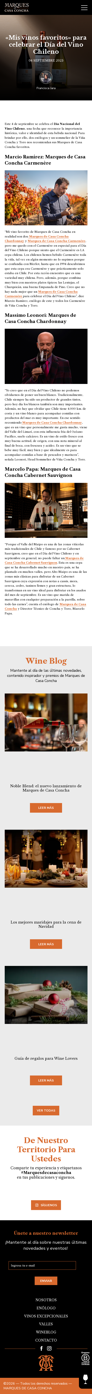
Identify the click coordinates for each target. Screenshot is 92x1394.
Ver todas (46, 1110)
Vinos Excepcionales (46, 1316)
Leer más (46, 808)
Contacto (46, 1340)
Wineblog (46, 1332)
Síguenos (49, 1205)
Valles (46, 1324)
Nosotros (46, 1300)
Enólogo (46, 1308)
